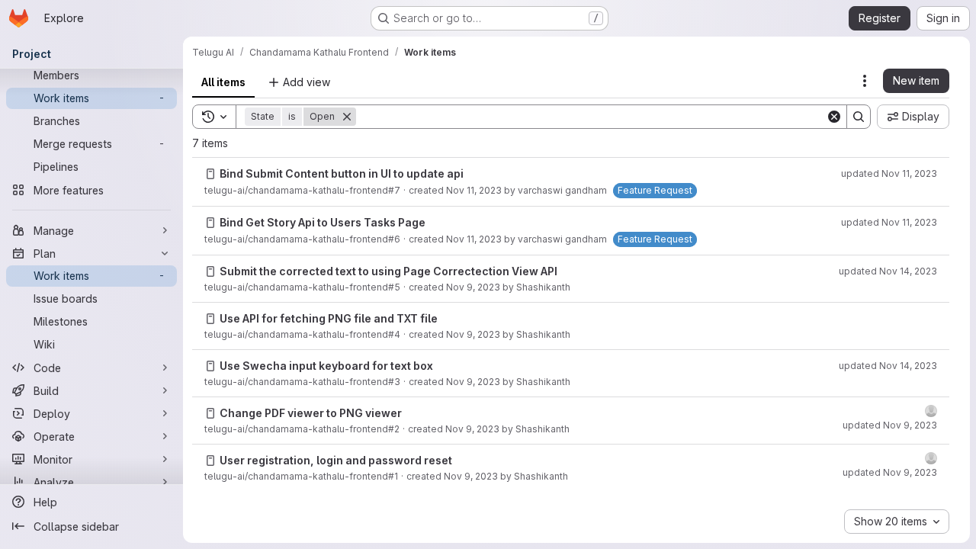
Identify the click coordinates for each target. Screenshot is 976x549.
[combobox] (896, 521)
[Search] (858, 116)
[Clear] (834, 117)
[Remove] (347, 117)
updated (889, 173)
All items (223, 81)
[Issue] (210, 174)
